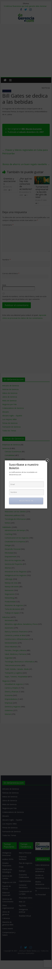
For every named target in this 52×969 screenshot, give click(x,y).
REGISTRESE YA (26, 501)
